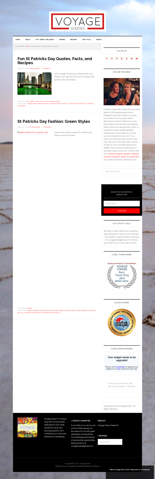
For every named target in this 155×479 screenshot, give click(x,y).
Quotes (57, 101)
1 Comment (46, 68)
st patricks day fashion (32, 312)
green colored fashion (67, 310)
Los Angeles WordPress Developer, (79, 466)
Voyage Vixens (77, 21)
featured (45, 103)
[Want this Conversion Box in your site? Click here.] (152, 477)
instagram (119, 154)
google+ (127, 154)
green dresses (82, 310)
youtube (107, 157)
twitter (111, 154)
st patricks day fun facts (58, 103)
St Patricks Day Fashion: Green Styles (53, 121)
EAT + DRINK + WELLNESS (35, 101)
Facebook (115, 157)
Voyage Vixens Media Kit (108, 425)
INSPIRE (51, 101)
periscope (134, 157)
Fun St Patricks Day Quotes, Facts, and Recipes (54, 60)
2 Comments (47, 127)
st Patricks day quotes (77, 103)
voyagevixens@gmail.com (82, 446)
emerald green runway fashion (39, 310)
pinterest (135, 154)
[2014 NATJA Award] (122, 322)
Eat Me (46, 101)
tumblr (123, 157)
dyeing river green (34, 103)
